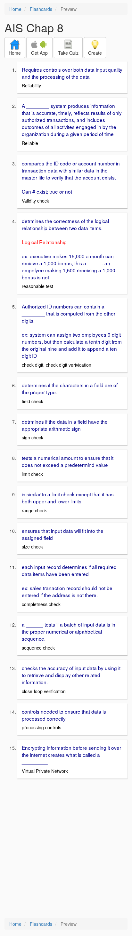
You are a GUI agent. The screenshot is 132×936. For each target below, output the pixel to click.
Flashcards (41, 9)
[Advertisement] (66, 849)
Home (15, 9)
